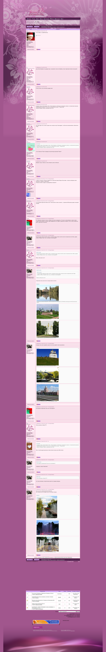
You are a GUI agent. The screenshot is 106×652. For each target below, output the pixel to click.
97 (32, 244)
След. (38, 22)
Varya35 (75, 608)
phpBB (65, 630)
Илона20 (59, 597)
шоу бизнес (37, 601)
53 (32, 435)
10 (32, 47)
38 (32, 156)
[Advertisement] (53, 58)
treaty (75, 604)
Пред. (32, 22)
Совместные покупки (38, 594)
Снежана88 (75, 601)
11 (32, 173)
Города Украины (30, 21)
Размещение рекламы (66, 620)
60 (32, 436)
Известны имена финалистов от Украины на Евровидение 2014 (43, 600)
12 (32, 263)
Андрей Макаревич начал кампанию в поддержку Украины (42, 596)
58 (32, 155)
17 (32, 454)
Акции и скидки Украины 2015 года (38, 603)
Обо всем (36, 597)
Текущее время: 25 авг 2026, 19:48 (46, 26)
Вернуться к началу (30, 49)
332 (32, 229)
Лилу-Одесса (59, 593)
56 (32, 245)
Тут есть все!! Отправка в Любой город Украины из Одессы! (42, 593)
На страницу (29, 22)
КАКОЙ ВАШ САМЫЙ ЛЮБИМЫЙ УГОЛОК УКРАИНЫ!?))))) (43, 607)
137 (32, 230)
